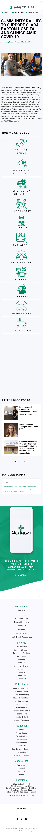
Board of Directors (21, 622)
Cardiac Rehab (21, 647)
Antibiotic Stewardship (21, 688)
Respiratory (21, 262)
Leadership (21, 626)
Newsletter (21, 752)
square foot (12, 491)
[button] (41, 2)
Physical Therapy (26, 489)
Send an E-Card (22, 717)
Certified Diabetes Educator (21, 486)
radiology (21, 245)
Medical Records (21, 701)
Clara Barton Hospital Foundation (21, 795)
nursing (21, 228)
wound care (21, 313)
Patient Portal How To (21, 711)
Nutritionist (19, 489)
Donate (21, 730)
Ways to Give (21, 736)
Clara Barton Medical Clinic (21, 786)
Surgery (21, 669)
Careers (21, 771)
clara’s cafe (21, 330)
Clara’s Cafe (21, 679)
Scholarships (21, 743)
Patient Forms (21, 704)
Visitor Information (21, 720)
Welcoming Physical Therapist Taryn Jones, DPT (28, 426)
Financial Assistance (21, 698)
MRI (15, 489)
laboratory (21, 211)
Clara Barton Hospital (21, 784)
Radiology (21, 663)
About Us (21, 611)
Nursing (21, 659)
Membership (21, 739)
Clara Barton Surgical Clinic (21, 790)
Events (21, 774)
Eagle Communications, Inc (25, 831)
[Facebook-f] (17, 819)
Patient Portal (21, 707)
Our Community (21, 618)
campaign (10, 486)
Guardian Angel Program (21, 749)
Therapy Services (19, 491)
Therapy (21, 672)
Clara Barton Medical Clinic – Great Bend (21, 788)
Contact (21, 768)
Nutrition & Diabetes (21, 650)
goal (35, 486)
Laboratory (21, 656)
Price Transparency (21, 695)
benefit (6, 486)
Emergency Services (21, 653)
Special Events (21, 633)
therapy (21, 296)
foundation (31, 486)
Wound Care (21, 675)
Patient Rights (21, 714)
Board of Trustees (21, 755)
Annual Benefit (21, 733)
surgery (21, 279)
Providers (21, 629)
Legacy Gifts (21, 746)
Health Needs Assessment (21, 637)
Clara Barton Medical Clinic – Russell (21, 792)
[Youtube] (26, 819)
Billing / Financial (21, 691)
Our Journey (21, 615)
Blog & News (21, 765)
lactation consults (8, 489)
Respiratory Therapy (22, 666)
